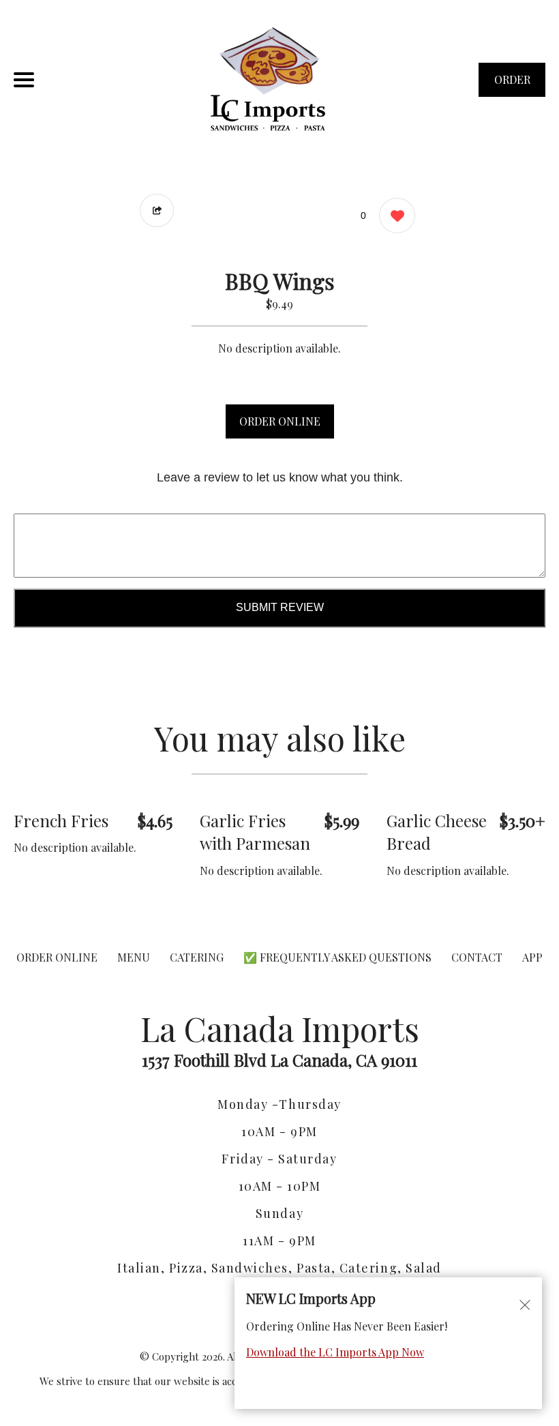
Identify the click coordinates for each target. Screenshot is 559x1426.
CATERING (197, 957)
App (532, 957)
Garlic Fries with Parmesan (255, 832)
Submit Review (280, 607)
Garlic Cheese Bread (437, 832)
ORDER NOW (512, 84)
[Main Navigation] (24, 79)
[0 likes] (394, 215)
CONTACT (476, 957)
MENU (133, 957)
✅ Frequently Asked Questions (338, 957)
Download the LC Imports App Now (335, 1352)
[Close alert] (524, 1304)
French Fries (61, 820)
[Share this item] (157, 210)
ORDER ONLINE (279, 421)
